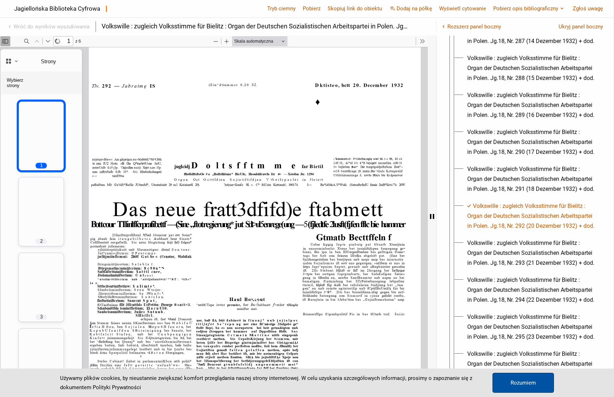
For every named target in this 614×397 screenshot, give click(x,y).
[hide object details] (432, 216)
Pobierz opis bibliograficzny (525, 8)
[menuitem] (532, 68)
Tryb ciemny (281, 8)
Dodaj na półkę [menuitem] (414, 8)
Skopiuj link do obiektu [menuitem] (355, 8)
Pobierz (312, 8)
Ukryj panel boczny (581, 26)
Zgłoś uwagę (588, 8)
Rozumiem (523, 383)
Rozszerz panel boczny (474, 26)
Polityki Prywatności (117, 387)
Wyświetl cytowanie (462, 8)
